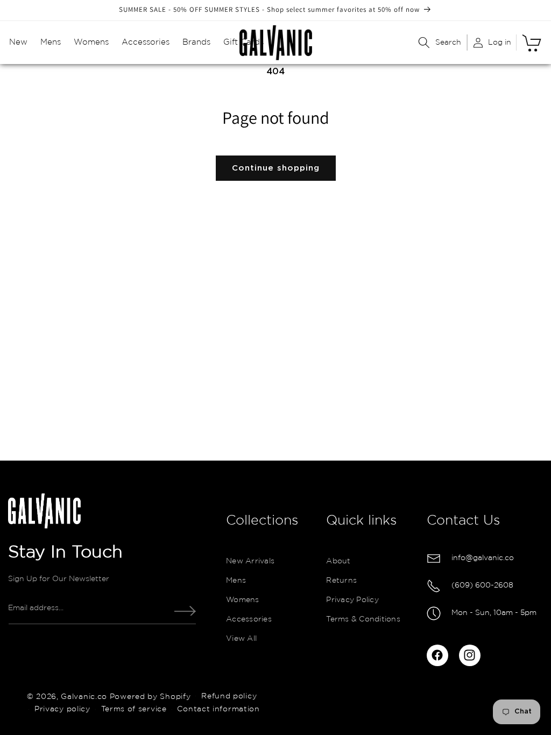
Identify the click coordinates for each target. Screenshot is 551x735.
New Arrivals (250, 561)
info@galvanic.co (482, 558)
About (338, 561)
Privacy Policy (352, 600)
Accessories (249, 619)
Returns (341, 580)
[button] (18, 42)
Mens (236, 580)
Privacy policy (62, 709)
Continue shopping (276, 168)
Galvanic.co (84, 696)
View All (241, 638)
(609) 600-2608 (482, 585)
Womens (242, 600)
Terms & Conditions (363, 619)
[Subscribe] (185, 611)
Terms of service (134, 709)
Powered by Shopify (150, 696)
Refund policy (229, 696)
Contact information (218, 709)
